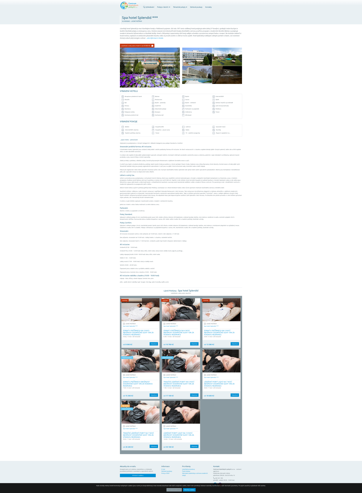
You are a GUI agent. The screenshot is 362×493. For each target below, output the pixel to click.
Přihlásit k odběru (137, 475)
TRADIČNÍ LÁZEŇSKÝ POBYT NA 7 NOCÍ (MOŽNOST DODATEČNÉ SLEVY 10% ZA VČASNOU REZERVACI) (138, 435)
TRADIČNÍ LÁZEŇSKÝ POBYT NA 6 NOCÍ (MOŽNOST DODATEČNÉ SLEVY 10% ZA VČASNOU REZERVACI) (178, 384)
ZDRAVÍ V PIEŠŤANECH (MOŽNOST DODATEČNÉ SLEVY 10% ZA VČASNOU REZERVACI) (138, 384)
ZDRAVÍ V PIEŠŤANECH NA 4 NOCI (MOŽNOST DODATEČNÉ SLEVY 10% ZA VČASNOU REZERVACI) (178, 332)
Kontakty (208, 7)
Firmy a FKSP (165, 473)
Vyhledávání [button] (149, 7)
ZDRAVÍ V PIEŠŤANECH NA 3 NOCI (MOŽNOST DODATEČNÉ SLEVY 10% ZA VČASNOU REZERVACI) (138, 332)
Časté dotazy (186, 471)
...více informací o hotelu (154, 38)
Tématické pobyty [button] (179, 7)
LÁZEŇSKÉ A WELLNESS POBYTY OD (135, 45)
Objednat (154, 344)
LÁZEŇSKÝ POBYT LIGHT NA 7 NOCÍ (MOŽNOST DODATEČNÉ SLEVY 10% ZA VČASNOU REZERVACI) (219, 384)
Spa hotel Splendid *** (130, 326)
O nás (163, 469)
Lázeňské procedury (188, 469)
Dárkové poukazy (196, 7)
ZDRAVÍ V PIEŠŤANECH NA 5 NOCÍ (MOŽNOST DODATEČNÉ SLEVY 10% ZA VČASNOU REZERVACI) (219, 332)
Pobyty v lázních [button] (162, 7)
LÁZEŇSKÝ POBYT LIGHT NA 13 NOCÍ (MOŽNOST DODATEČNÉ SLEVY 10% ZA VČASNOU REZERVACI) (178, 435)
